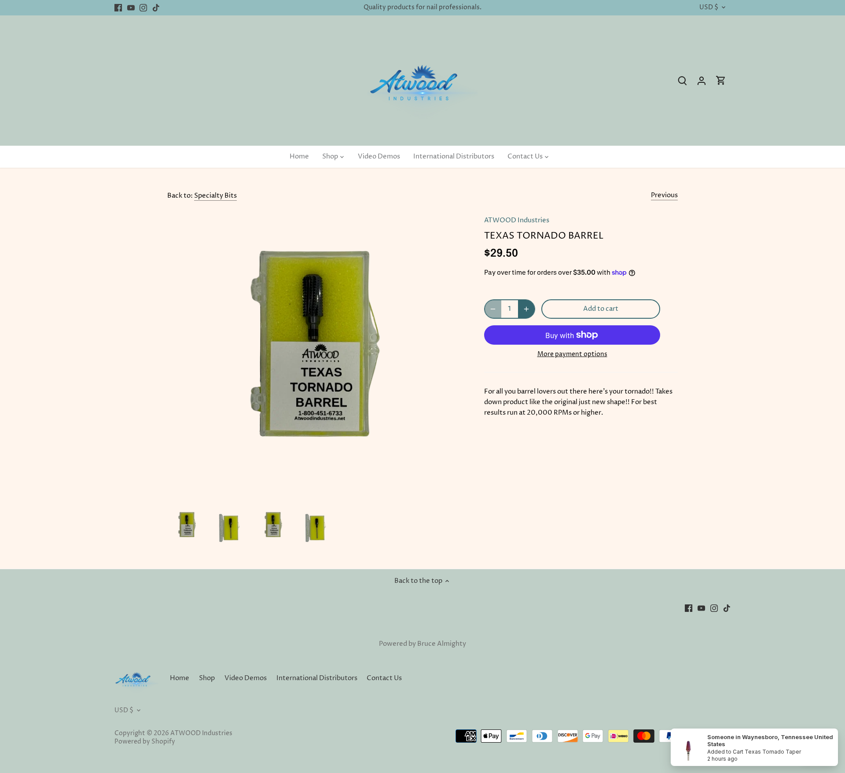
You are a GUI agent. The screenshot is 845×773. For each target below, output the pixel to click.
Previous (664, 195)
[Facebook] (118, 7)
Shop (207, 678)
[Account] (701, 81)
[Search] (682, 81)
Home (179, 678)
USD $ (708, 7)
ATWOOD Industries (516, 220)
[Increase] (526, 309)
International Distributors (316, 678)
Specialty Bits (215, 195)
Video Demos (245, 678)
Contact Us (384, 678)
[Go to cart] (721, 81)
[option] (187, 526)
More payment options (572, 354)
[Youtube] (131, 7)
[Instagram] (143, 7)
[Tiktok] (156, 7)
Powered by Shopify (144, 742)
